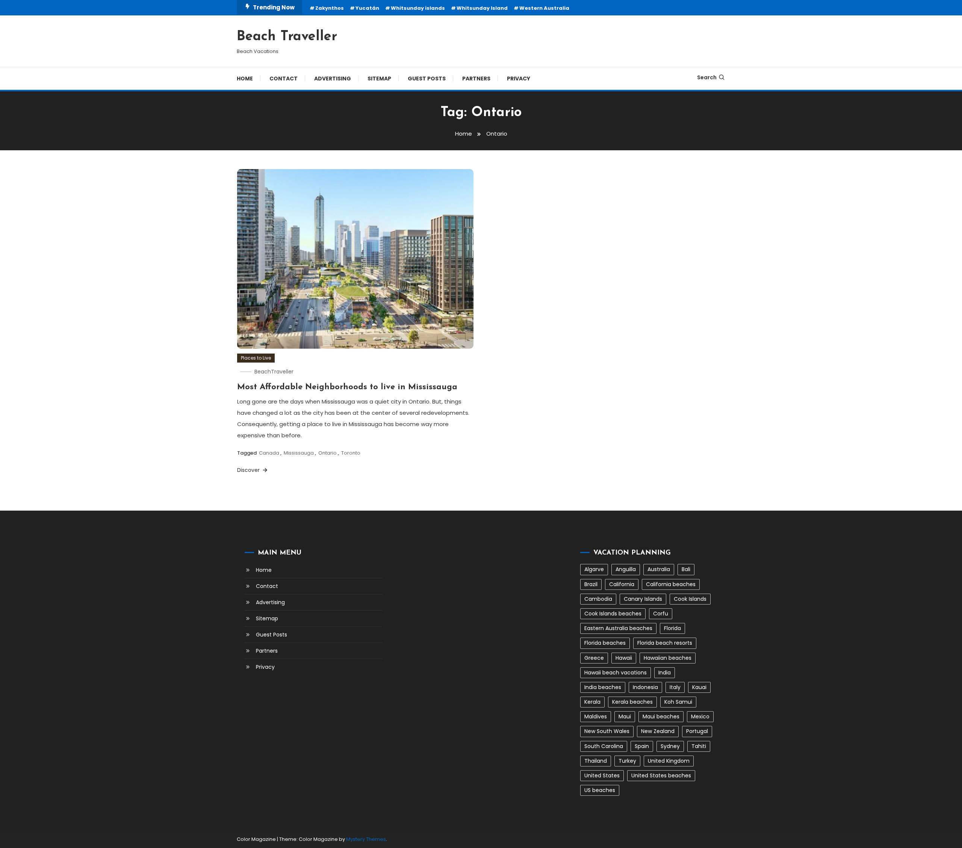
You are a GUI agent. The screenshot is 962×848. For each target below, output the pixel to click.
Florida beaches (605, 643)
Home (245, 78)
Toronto (350, 452)
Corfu (660, 613)
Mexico (700, 716)
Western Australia (544, 8)
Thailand (595, 761)
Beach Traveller (287, 37)
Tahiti (698, 746)
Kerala (592, 702)
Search (707, 77)
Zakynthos (329, 8)
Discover (249, 470)
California (621, 584)
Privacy (518, 78)
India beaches (602, 687)
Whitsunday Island (482, 8)
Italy (675, 687)
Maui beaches (661, 716)
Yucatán (367, 8)
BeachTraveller (273, 371)
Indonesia (645, 687)
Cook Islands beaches (612, 613)
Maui (625, 716)
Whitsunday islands (418, 8)
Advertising (332, 78)
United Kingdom (669, 761)
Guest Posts (427, 78)
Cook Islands (690, 599)
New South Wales (606, 731)
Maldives (595, 716)
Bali (686, 569)
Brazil (590, 584)
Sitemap (379, 78)
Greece (594, 658)
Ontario (327, 452)
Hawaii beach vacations (615, 672)
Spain (642, 746)
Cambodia (598, 599)
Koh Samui (678, 702)
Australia (658, 569)
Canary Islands (643, 599)
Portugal (697, 731)
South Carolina (603, 746)
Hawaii (624, 658)
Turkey (627, 761)
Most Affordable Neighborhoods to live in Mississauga (347, 387)
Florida (672, 628)
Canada (269, 452)
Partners (476, 78)
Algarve (594, 569)
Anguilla (626, 569)
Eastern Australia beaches (618, 628)
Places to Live (256, 358)
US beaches (599, 790)
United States (602, 775)
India (664, 672)
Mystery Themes (366, 839)
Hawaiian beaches (667, 658)
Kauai (699, 687)
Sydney (670, 746)
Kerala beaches (632, 702)
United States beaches (661, 775)
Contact (283, 78)
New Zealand (658, 731)
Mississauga (299, 452)
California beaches (671, 584)
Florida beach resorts (664, 643)
